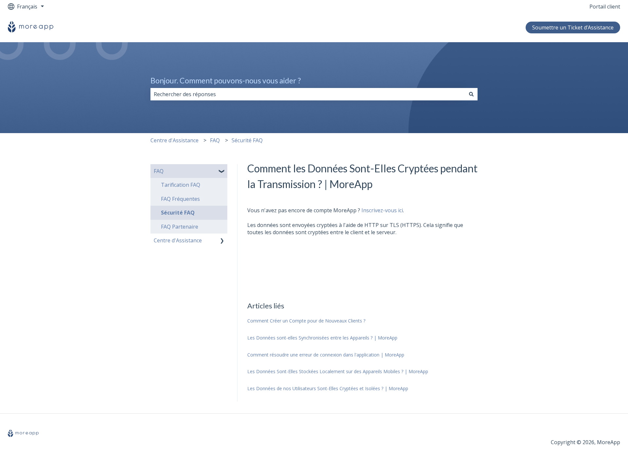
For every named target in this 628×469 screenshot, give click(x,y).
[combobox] (307, 94)
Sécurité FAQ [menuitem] (178, 212)
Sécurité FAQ (247, 140)
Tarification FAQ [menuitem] (180, 184)
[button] (222, 171)
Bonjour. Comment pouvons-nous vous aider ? (225, 80)
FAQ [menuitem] (159, 171)
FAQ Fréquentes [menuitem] (180, 198)
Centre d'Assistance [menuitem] (178, 240)
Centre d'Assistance (174, 140)
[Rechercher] (471, 94)
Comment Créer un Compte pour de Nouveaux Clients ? (306, 321)
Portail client (604, 6)
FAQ (215, 140)
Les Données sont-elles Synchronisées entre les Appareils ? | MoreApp (322, 338)
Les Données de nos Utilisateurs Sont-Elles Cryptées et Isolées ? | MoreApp (327, 388)
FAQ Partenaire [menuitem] (179, 226)
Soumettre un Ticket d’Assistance (573, 27)
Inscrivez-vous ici (382, 210)
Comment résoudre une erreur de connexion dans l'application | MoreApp (325, 355)
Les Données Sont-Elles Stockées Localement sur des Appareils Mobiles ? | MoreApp (337, 371)
